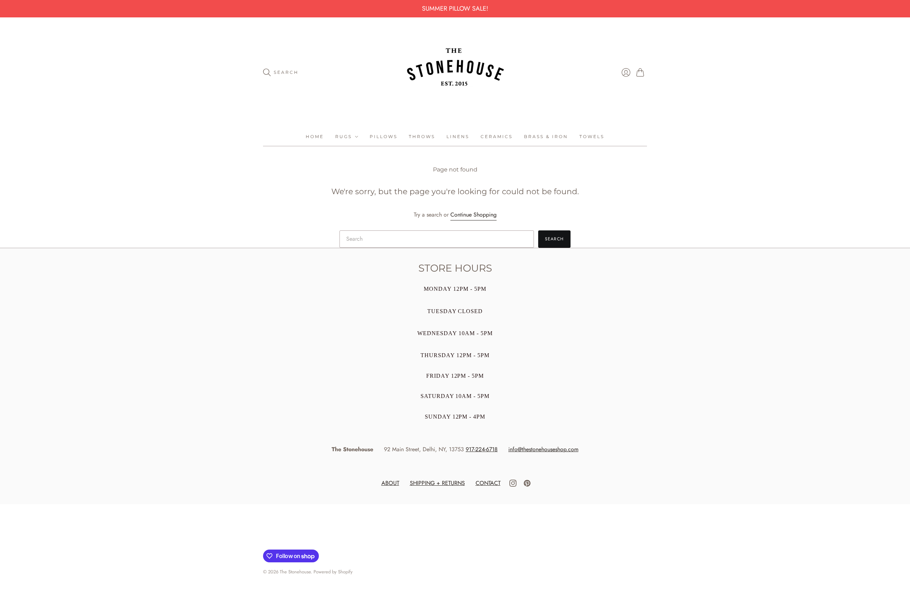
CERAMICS (497, 136)
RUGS (343, 136)
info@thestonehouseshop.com (543, 449)
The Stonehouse (295, 571)
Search (554, 239)
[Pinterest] (527, 485)
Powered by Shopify (333, 571)
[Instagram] (512, 485)
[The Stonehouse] (455, 72)
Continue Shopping (473, 215)
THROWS (422, 136)
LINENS (457, 136)
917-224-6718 (482, 449)
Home (315, 136)
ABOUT (390, 483)
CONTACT (488, 483)
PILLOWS (383, 136)
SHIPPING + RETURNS (437, 483)
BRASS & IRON (546, 136)
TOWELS (591, 136)
